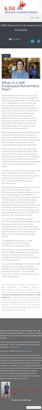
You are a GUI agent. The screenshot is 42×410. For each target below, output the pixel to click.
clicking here (14, 347)
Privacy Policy (16, 400)
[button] (34, 18)
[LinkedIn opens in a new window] (32, 42)
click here (27, 351)
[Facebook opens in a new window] (38, 42)
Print (6, 56)
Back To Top (32, 407)
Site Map (27, 400)
